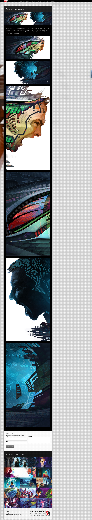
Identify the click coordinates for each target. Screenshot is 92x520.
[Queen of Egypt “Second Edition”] (28, 472)
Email (7, 441)
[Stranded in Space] (28, 462)
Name (7, 437)
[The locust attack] (12, 503)
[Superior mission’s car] (28, 483)
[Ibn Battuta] (44, 472)
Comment (30, 436)
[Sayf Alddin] (44, 483)
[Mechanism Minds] (44, 462)
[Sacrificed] (12, 462)
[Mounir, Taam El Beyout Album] (12, 483)
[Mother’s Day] (12, 472)
